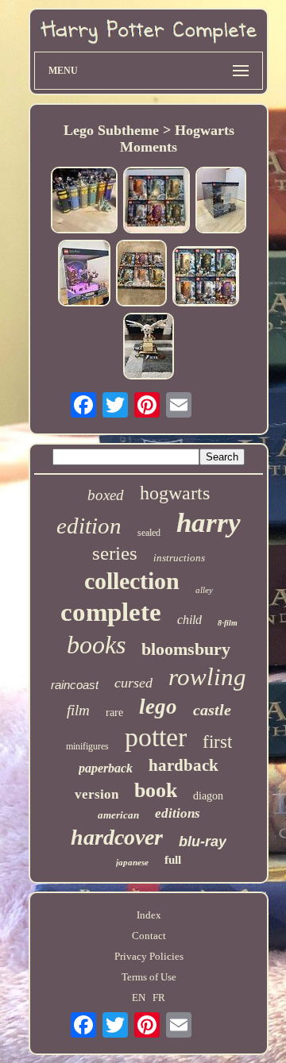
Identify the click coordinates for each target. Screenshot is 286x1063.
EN (138, 997)
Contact (149, 936)
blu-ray (202, 841)
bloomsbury (185, 649)
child (189, 619)
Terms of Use (149, 977)
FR (159, 997)
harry (208, 522)
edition (89, 525)
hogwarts (175, 493)
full (172, 859)
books (96, 644)
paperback (106, 768)
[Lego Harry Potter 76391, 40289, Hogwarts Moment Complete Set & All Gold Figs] (149, 347)
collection (132, 581)
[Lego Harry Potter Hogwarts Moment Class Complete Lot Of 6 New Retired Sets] (141, 274)
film (78, 710)
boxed (105, 495)
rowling (207, 677)
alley (204, 590)
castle (212, 709)
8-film (228, 622)
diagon (208, 796)
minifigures (87, 746)
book (155, 790)
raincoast (75, 684)
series (114, 553)
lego (158, 706)
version (96, 794)
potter (156, 737)
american (118, 815)
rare (114, 712)
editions (177, 813)
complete (110, 612)
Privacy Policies (149, 956)
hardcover (117, 837)
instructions (179, 558)
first (217, 742)
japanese (132, 862)
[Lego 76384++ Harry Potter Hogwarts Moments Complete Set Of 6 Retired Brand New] (206, 277)
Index (149, 915)
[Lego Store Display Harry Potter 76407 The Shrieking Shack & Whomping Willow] (221, 201)
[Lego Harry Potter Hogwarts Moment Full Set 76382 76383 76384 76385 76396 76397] (156, 201)
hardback (183, 765)
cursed (133, 683)
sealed (148, 532)
